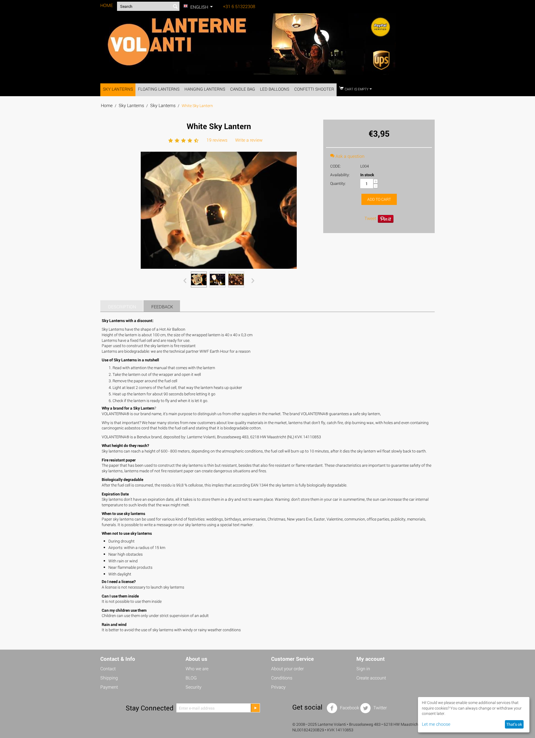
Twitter (379, 707)
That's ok (514, 724)
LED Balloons (274, 89)
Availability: (340, 174)
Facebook (349, 707)
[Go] (255, 708)
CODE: (335, 166)
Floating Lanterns (158, 89)
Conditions (281, 678)
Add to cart (379, 199)
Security (193, 687)
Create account (371, 678)
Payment (109, 687)
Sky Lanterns (118, 89)
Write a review (248, 140)
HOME (106, 5)
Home (107, 105)
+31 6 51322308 (239, 6)
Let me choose (436, 724)
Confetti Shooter (314, 89)
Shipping (109, 678)
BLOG (191, 678)
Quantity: (338, 183)
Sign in (363, 668)
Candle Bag (242, 89)
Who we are (197, 668)
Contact (108, 668)
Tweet (370, 218)
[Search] (175, 6)
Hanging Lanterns (204, 89)
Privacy (278, 687)
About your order (287, 668)
